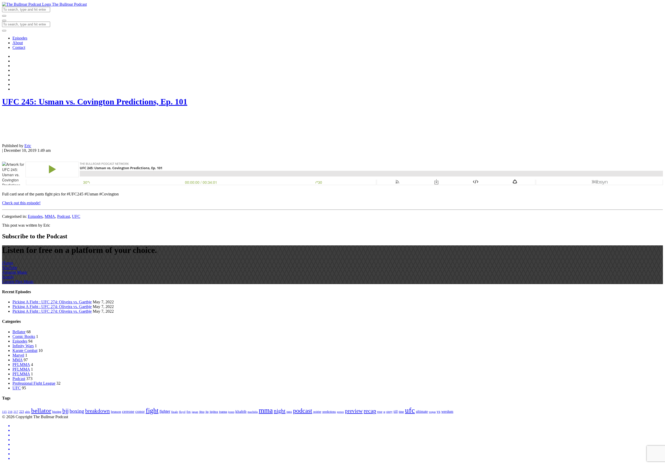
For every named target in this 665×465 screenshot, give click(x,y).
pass (289, 412)
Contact (18, 47)
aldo (27, 411)
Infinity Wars (23, 346)
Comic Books (23, 336)
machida (253, 411)
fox (189, 412)
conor (140, 411)
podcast (302, 410)
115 (4, 411)
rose (379, 412)
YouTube (9, 267)
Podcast (63, 216)
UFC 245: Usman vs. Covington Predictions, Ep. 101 (94, 101)
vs (438, 411)
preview (354, 411)
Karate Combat (24, 350)
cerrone (128, 411)
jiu (207, 412)
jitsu (201, 412)
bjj (65, 410)
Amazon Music (14, 272)
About (17, 43)
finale (174, 411)
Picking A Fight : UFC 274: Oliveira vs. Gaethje (52, 302)
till (396, 412)
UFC (76, 216)
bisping (56, 412)
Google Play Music (18, 281)
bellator (41, 410)
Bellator (18, 332)
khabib (241, 411)
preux (340, 411)
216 (10, 411)
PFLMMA (21, 364)
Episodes (19, 38)
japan (195, 411)
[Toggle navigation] (4, 20)
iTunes (7, 263)
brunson (116, 412)
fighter (164, 411)
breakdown (97, 411)
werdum (447, 412)
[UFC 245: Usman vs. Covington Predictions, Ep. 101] (15, 137)
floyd (182, 411)
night (279, 411)
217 (16, 411)
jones (231, 411)
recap (370, 411)
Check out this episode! (21, 203)
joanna (223, 412)
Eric (27, 145)
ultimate (422, 412)
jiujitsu (214, 412)
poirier (317, 412)
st (384, 411)
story (389, 412)
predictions (329, 412)
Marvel (18, 355)
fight (152, 410)
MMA (50, 216)
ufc (410, 410)
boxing (77, 411)
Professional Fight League (33, 383)
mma (266, 410)
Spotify (8, 277)
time (401, 412)
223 (21, 412)
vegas (432, 411)
